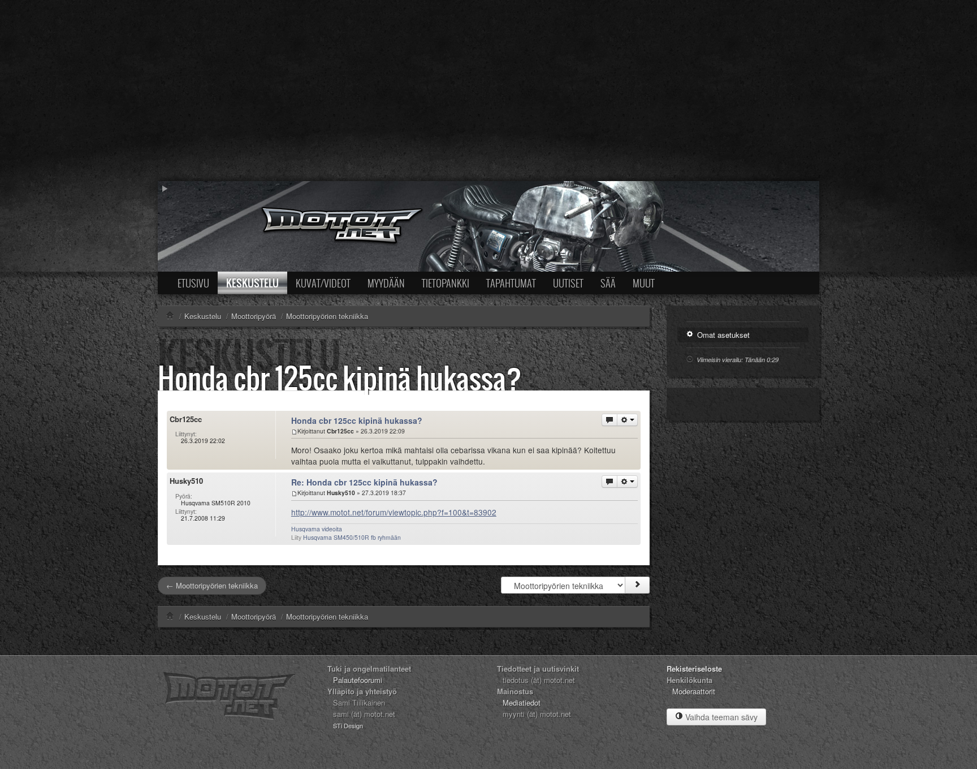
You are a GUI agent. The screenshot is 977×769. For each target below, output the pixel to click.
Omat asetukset (722, 334)
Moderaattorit (693, 691)
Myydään (386, 283)
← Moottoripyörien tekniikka (212, 585)
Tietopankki (445, 283)
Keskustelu (252, 283)
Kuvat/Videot (323, 283)
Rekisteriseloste (694, 668)
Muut (644, 283)
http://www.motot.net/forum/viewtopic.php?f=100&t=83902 (393, 512)
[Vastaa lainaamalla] (609, 420)
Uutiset (568, 283)
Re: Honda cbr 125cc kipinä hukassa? (364, 482)
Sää (608, 283)
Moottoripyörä (253, 616)
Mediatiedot (522, 702)
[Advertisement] (488, 90)
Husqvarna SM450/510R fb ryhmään (352, 537)
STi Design (348, 725)
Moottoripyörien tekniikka (327, 616)
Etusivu (193, 283)
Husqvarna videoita (316, 529)
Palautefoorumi (357, 680)
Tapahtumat (511, 283)
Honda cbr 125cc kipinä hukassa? (340, 378)
